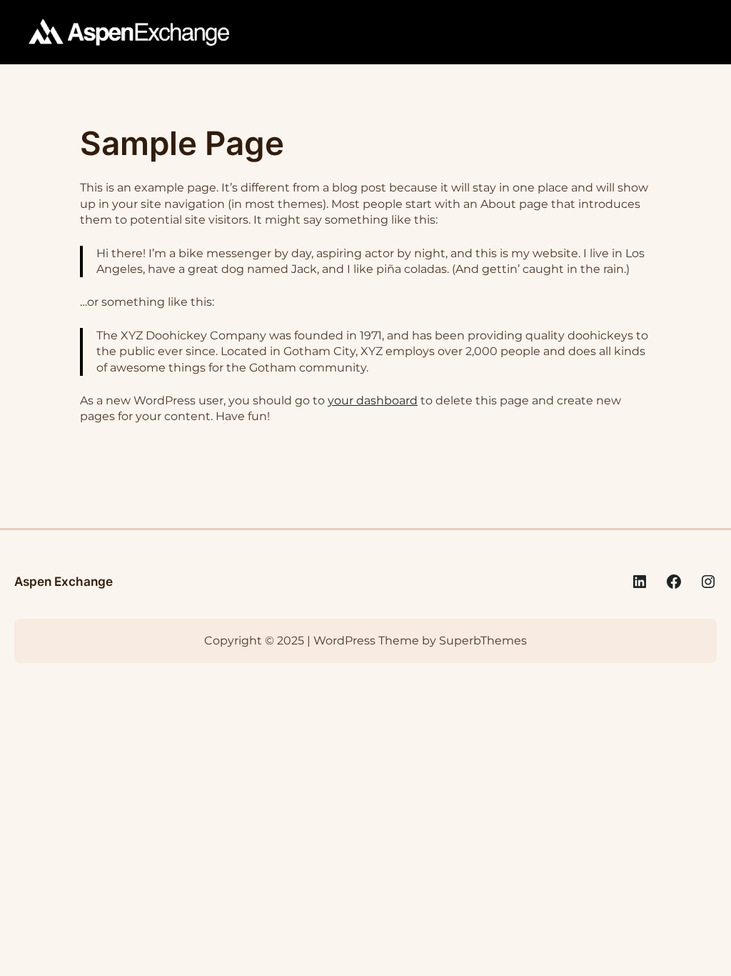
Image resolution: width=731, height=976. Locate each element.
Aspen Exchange (63, 581)
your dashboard (373, 400)
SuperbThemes (483, 640)
